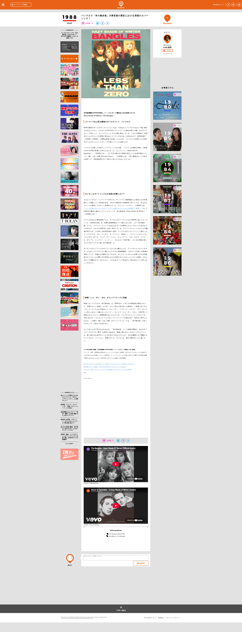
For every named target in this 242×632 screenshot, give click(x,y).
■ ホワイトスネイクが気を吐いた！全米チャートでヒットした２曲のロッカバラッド (109, 364)
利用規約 (161, 617)
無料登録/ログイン (218, 4)
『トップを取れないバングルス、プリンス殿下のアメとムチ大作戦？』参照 (111, 208)
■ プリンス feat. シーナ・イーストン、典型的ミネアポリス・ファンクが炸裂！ (108, 369)
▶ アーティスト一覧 (69, 59)
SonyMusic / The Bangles (117, 536)
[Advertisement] (69, 361)
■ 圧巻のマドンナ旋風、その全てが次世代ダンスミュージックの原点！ (105, 366)
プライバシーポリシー (173, 617)
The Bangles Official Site (117, 534)
